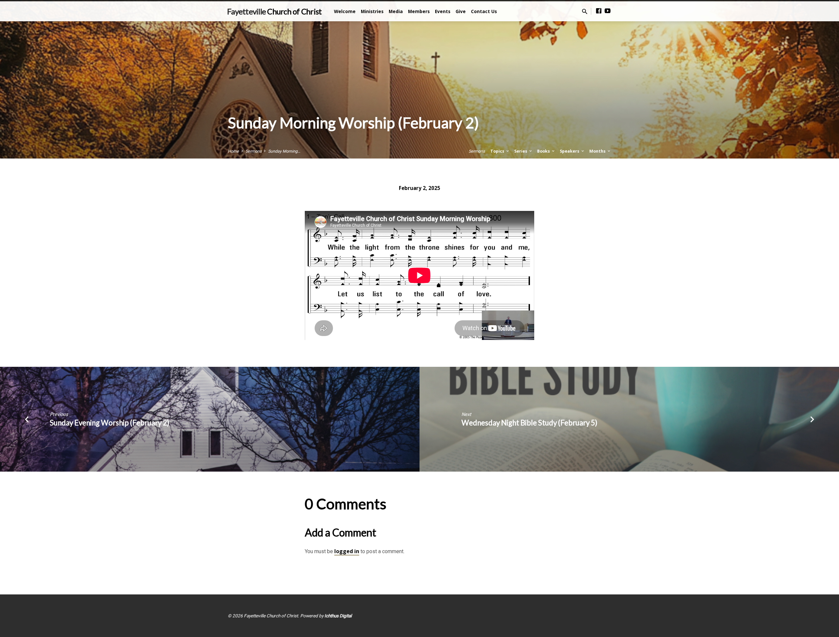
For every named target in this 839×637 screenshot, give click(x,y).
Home (233, 151)
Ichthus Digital (338, 615)
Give (461, 11)
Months (598, 151)
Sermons (253, 151)
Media (396, 11)
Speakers (570, 151)
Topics (497, 151)
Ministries (372, 11)
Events (442, 11)
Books (544, 151)
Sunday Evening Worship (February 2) (109, 422)
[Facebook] (598, 11)
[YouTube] (607, 11)
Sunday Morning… (284, 151)
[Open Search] (584, 12)
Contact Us (484, 11)
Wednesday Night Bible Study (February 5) (529, 422)
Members (419, 11)
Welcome (345, 11)
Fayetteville (274, 11)
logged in (346, 551)
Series (521, 151)
